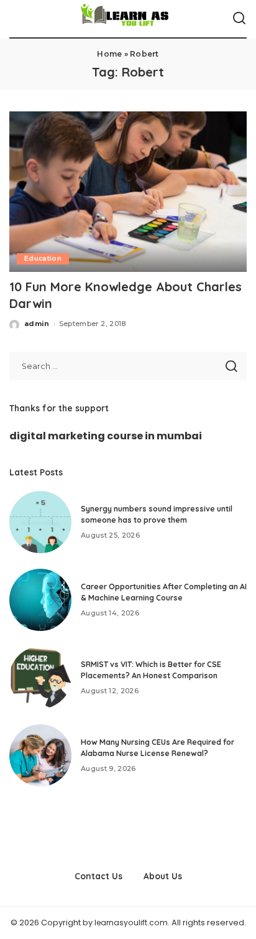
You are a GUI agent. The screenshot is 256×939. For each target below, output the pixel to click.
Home (109, 53)
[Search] (239, 18)
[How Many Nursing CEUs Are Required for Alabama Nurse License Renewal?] (40, 755)
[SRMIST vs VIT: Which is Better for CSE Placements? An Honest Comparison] (40, 678)
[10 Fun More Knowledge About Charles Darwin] (128, 191)
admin (37, 323)
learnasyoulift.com (131, 922)
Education (43, 259)
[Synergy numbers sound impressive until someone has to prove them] (40, 522)
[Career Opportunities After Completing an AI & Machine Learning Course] (40, 600)
